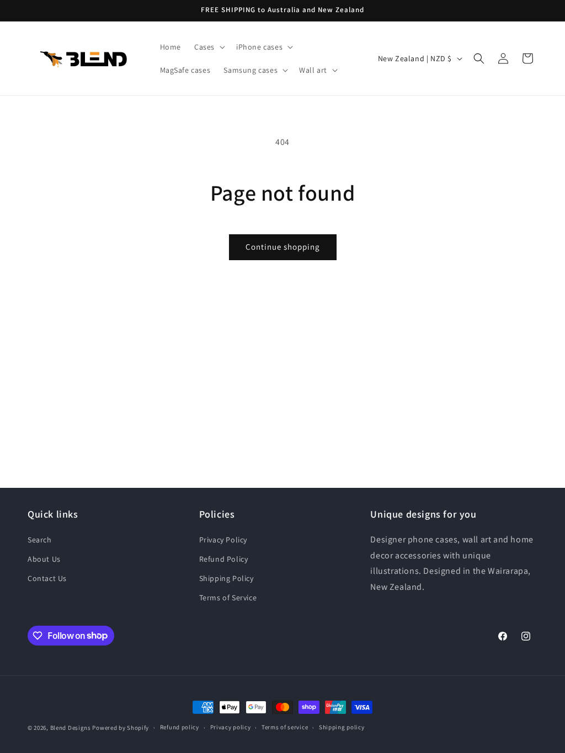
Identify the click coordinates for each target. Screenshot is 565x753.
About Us (44, 559)
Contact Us (47, 578)
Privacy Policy (223, 540)
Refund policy (179, 727)
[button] (209, 46)
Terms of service (285, 727)
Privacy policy (230, 727)
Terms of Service (228, 598)
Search (40, 540)
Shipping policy (342, 727)
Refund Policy (223, 559)
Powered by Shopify (120, 728)
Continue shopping (283, 246)
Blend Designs (70, 728)
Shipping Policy (226, 578)
